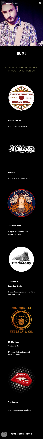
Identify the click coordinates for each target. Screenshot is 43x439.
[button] (3, 3)
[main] (21, 54)
